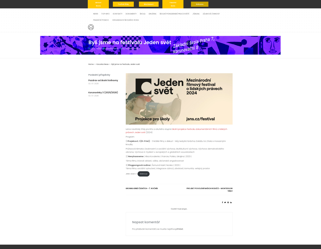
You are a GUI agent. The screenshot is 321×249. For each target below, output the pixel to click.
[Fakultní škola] (172, 4)
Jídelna (195, 14)
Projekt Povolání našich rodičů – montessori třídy (210, 189)
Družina (152, 14)
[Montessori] (149, 4)
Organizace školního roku (125, 20)
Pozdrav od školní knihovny (103, 80)
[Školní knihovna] (199, 4)
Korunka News (112, 48)
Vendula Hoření (132, 48)
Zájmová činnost (211, 14)
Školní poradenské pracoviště (174, 14)
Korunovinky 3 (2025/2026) (103, 92)
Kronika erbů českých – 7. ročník (142, 188)
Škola (142, 14)
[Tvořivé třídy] (123, 4)
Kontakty (117, 14)
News (95, 14)
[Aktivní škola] (98, 4)
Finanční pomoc (101, 20)
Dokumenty (131, 14)
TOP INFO (105, 14)
